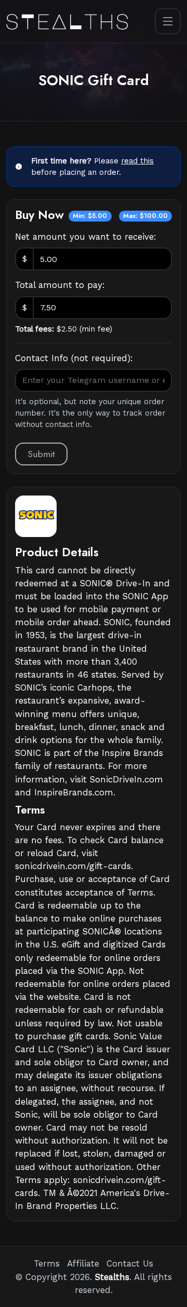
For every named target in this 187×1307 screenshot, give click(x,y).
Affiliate (83, 1263)
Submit (41, 454)
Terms (47, 1263)
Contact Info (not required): (74, 358)
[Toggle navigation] (168, 21)
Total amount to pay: (60, 285)
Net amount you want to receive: (85, 236)
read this (137, 161)
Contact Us (129, 1263)
